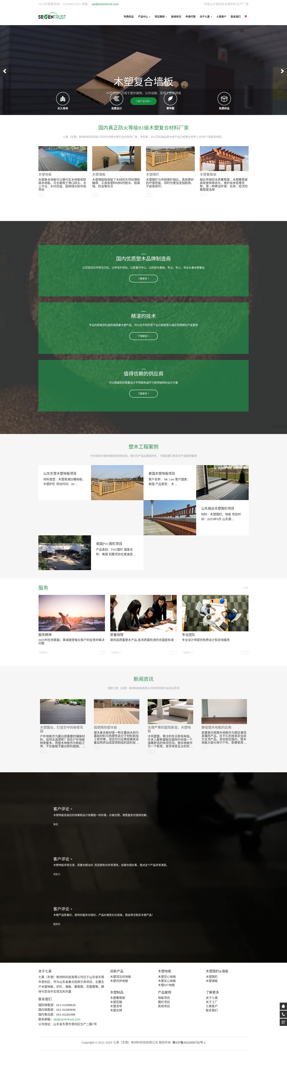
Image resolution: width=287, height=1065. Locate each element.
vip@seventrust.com (105, 4)
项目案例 (160, 16)
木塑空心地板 (167, 976)
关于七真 (205, 16)
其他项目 (164, 1006)
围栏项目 (164, 1002)
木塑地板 (45, 174)
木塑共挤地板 (119, 981)
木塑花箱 (116, 1002)
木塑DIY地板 (166, 985)
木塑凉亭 (116, 1006)
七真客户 (221, 16)
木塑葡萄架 (208, 174)
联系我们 (236, 16)
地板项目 (164, 998)
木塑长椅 (116, 1010)
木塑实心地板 (167, 981)
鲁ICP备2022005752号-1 (189, 1042)
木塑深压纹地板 (120, 976)
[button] (4, 70)
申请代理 (190, 16)
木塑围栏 (152, 174)
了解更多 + (44, 652)
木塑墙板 (98, 174)
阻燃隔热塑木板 (105, 727)
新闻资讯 (176, 16)
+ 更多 (245, 588)
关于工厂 (212, 1002)
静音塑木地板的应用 (216, 727)
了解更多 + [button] (143, 278)
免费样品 (129, 16)
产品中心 (143, 16)
